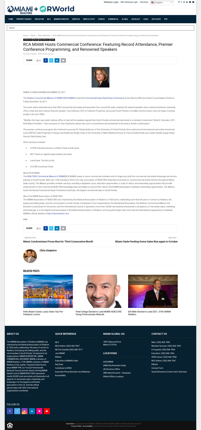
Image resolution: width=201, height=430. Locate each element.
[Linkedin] (32, 411)
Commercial (113, 19)
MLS (49, 19)
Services (76, 19)
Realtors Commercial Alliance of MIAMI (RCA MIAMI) (51, 98)
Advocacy (135, 19)
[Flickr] (39, 411)
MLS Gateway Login (129, 2)
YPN (165, 19)
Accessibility (60, 375)
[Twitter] (17, 411)
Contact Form (157, 368)
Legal (145, 19)
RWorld (58, 357)
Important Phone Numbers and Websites (72, 372)
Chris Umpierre (31, 54)
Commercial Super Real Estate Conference (105, 98)
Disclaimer (70, 424)
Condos (101, 19)
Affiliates (156, 19)
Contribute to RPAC (63, 368)
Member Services (61, 19)
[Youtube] (47, 411)
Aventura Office (113, 369)
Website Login (111, 2)
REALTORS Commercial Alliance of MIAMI (46, 176)
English (158, 2)
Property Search (23, 19)
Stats (52, 39)
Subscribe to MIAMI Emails (66, 361)
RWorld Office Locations (113, 376)
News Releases (44, 39)
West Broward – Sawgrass (119, 373)
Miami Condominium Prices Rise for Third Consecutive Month (58, 241)
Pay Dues (144, 2)
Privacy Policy (76, 426)
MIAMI (110, 362)
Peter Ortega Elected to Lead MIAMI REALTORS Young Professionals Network (99, 313)
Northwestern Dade (117, 365)
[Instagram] (25, 411)
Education (39, 19)
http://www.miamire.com (58, 213)
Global (125, 19)
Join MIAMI (60, 353)
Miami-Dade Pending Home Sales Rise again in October (146, 241)
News (35, 39)
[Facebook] (10, 411)
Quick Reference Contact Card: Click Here (169, 372)
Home (10, 19)
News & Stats (89, 19)
